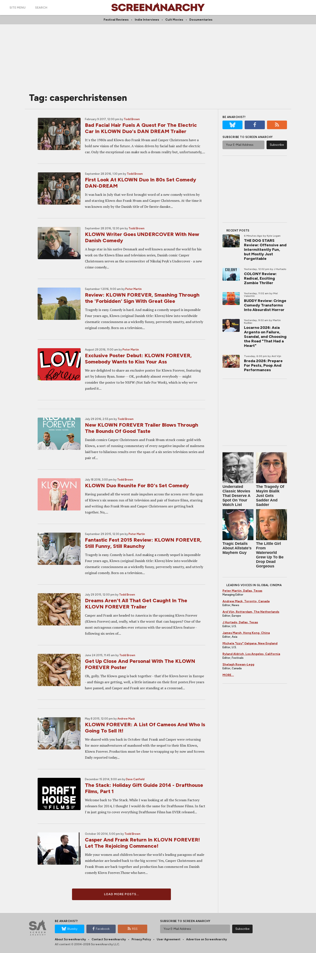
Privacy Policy (141, 939)
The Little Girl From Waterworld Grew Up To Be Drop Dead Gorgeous (270, 554)
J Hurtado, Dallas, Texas (240, 622)
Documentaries (200, 19)
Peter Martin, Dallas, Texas (242, 591)
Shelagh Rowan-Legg (238, 664)
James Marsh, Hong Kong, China (246, 633)
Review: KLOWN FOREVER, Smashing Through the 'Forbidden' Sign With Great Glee (142, 298)
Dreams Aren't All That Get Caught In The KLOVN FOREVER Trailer (136, 603)
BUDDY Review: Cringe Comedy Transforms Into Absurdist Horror (265, 305)
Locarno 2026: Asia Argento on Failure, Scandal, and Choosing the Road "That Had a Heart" (265, 336)
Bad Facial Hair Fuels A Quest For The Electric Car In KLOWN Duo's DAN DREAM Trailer (141, 128)
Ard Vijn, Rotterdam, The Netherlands (250, 612)
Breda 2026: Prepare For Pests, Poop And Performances (263, 365)
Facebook (103, 929)
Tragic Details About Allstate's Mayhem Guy (237, 548)
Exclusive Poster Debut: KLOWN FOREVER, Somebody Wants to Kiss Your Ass (138, 358)
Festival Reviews (116, 19)
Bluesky (72, 929)
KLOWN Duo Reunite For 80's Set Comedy (137, 485)
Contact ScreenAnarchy (109, 939)
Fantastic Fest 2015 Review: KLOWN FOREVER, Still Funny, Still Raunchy (143, 543)
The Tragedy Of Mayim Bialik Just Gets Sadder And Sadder (270, 495)
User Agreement (168, 939)
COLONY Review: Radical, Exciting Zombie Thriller (260, 278)
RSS (135, 929)
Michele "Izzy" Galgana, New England (250, 643)
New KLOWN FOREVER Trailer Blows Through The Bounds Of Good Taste (141, 428)
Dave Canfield (135, 779)
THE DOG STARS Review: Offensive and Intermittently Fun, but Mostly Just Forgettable (265, 249)
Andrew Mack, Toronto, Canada (246, 601)
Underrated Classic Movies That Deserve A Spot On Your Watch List (236, 495)
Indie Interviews (147, 19)
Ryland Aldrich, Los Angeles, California (251, 654)
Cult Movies (174, 19)
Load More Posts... (121, 894)
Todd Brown (132, 119)
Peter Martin (133, 289)
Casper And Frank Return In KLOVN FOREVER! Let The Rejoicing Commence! (142, 843)
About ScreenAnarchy (70, 939)
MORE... (228, 675)
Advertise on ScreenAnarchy (206, 939)
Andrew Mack (126, 718)
